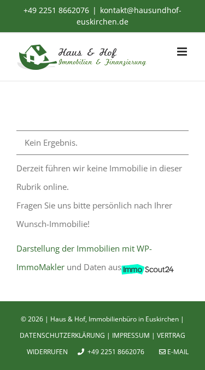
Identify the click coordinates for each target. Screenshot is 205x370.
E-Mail (177, 351)
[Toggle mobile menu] (183, 51)
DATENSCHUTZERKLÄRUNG (62, 335)
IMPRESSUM (131, 335)
